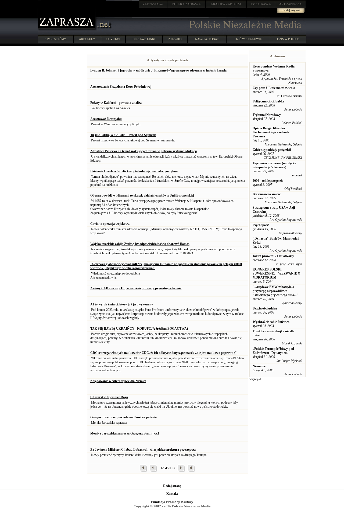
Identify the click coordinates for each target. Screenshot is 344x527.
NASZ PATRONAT (207, 39)
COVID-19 (113, 39)
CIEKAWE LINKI (144, 39)
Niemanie (259, 366)
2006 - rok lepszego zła (268, 181)
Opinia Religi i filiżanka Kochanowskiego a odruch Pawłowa (271, 132)
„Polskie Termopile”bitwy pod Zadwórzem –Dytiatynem (273, 351)
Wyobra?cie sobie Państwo (271, 322)
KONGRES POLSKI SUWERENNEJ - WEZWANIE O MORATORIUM (276, 273)
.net (153, 4)
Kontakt (172, 494)
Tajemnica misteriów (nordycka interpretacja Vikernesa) (274, 165)
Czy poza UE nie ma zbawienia (274, 88)
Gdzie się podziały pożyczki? (272, 150)
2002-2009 (175, 39)
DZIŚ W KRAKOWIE (248, 39)
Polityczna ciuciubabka (268, 101)
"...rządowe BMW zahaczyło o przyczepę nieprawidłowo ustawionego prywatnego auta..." (275, 291)
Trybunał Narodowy (267, 115)
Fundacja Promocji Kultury (172, 502)
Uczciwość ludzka (265, 308)
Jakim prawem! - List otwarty (273, 256)
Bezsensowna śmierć (267, 194)
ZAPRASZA (186, 4)
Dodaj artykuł (291, 10)
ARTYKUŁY (87, 39)
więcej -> (255, 379)
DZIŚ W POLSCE (288, 39)
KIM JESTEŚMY (55, 39)
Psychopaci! (261, 225)
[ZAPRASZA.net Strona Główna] (67, 29)
